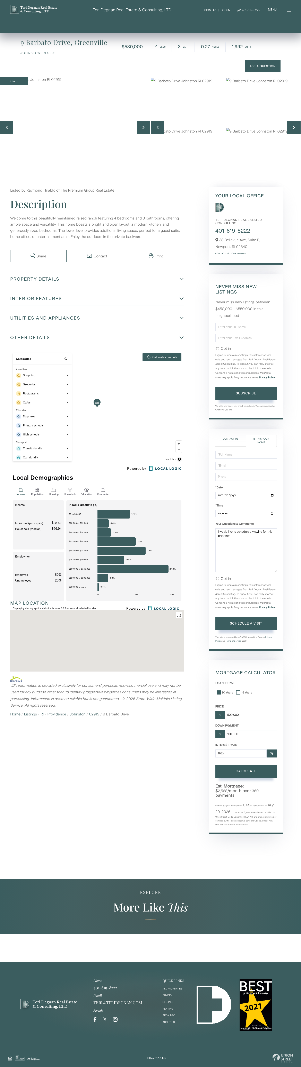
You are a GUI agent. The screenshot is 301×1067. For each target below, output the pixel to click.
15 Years (246, 692)
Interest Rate (226, 745)
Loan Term (224, 683)
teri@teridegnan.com (117, 1002)
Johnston (78, 714)
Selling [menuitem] (167, 1002)
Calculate (246, 771)
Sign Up (210, 10)
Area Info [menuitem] (169, 1015)
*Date (219, 487)
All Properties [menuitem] (172, 988)
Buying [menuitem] (167, 995)
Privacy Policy (267, 377)
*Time (219, 505)
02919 (94, 714)
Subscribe (246, 393)
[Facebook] (95, 1019)
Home (15, 714)
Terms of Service (233, 641)
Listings (30, 714)
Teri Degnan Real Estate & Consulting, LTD (132, 9)
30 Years (227, 692)
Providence (56, 714)
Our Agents (238, 253)
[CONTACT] (263, 66)
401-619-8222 (250, 10)
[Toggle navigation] (279, 10)
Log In (225, 10)
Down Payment (227, 725)
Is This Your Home (261, 440)
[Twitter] (105, 1019)
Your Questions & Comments (234, 524)
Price (219, 706)
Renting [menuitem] (168, 1008)
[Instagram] (115, 1019)
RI (42, 714)
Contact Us (222, 253)
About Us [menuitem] (169, 1022)
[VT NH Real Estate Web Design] (283, 1058)
